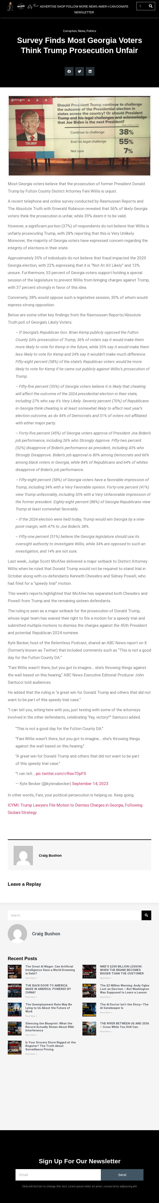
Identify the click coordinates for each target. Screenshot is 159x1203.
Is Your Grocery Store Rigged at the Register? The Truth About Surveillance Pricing (50, 1046)
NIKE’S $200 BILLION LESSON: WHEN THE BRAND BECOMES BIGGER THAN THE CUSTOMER (122, 970)
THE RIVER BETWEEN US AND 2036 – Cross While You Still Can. (124, 1025)
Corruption (70, 31)
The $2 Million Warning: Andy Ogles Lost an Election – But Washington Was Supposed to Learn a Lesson (124, 989)
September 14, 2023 (90, 783)
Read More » (31, 978)
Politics (91, 31)
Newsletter (84, 12)
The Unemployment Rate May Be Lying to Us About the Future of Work (48, 1008)
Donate (122, 6)
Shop (61, 6)
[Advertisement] (79, 1103)
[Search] (151, 6)
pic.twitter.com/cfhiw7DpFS (61, 773)
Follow (72, 6)
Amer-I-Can (107, 6)
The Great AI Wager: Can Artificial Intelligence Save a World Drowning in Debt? (50, 970)
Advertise (48, 6)
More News (88, 6)
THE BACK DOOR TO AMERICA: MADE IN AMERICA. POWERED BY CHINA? (48, 989)
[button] (69, 71)
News (81, 31)
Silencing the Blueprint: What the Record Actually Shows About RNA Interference (49, 1027)
